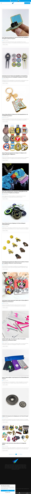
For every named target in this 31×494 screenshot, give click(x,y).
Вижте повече (5, 44)
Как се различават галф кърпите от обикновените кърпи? (15, 378)
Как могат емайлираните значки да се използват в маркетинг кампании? (15, 301)
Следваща (20, 454)
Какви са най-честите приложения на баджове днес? (14, 444)
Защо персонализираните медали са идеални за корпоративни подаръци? (14, 153)
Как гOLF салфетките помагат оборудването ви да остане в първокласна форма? (14, 192)
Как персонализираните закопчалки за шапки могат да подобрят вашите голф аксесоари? (15, 262)
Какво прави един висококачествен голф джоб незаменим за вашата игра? (14, 339)
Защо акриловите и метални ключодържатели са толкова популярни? (15, 115)
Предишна (10, 454)
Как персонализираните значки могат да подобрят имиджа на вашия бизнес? (15, 38)
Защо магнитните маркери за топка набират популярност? (13, 224)
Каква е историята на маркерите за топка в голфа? (15, 416)
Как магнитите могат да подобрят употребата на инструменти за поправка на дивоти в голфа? (15, 76)
